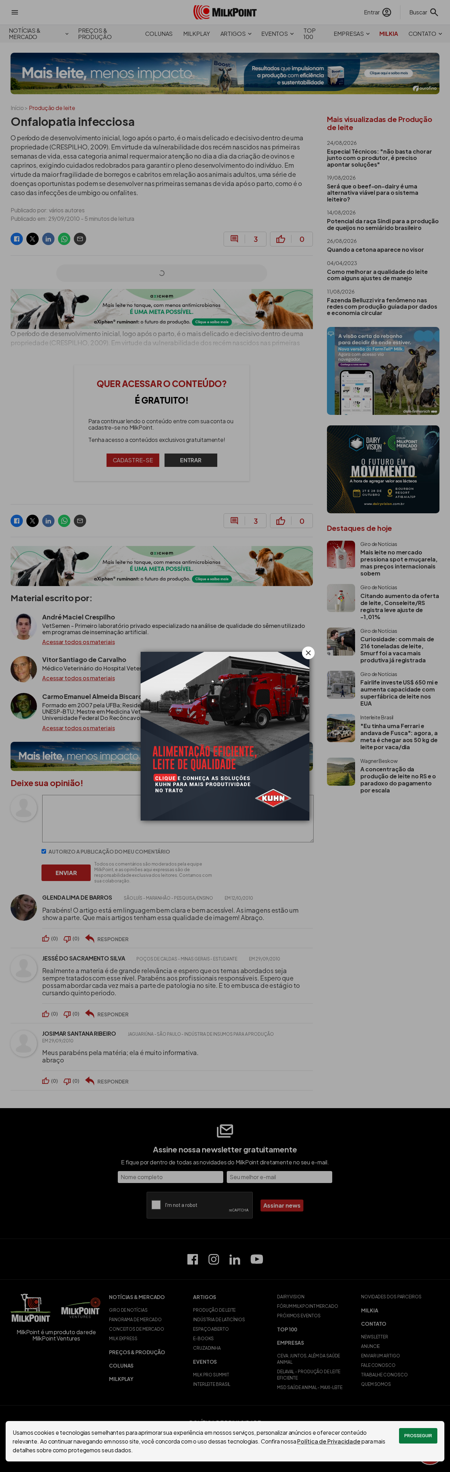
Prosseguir (418, 1435)
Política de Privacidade (328, 1441)
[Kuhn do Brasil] (225, 736)
